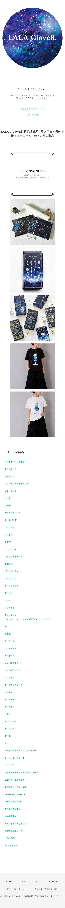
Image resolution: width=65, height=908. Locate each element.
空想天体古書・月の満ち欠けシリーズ (21, 772)
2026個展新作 (11, 845)
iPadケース (10, 476)
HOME (9, 882)
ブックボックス (12, 571)
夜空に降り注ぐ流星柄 (14, 780)
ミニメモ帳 (10, 699)
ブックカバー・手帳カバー (16, 484)
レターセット (11, 491)
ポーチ (8, 505)
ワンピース (48, 619)
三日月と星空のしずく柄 (15, 824)
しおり (8, 714)
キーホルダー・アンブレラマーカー (20, 751)
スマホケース (11, 469)
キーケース (10, 641)
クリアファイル (12, 586)
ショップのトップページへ (32, 109)
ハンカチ (9, 692)
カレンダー (10, 729)
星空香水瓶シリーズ (14, 831)
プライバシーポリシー (16, 889)
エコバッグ (10, 678)
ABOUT (23, 882)
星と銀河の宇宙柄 (13, 809)
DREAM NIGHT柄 (13, 802)
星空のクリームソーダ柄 (15, 787)
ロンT (7, 600)
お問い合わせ (32, 115)
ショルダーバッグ (13, 670)
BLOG (38, 882)
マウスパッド (11, 721)
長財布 (8, 542)
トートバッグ (11, 520)
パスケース (10, 527)
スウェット (10, 608)
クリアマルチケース (14, 685)
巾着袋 (8, 634)
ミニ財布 (9, 535)
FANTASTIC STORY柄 (15, 794)
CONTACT (54, 882)
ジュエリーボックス (14, 557)
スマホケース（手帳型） (15, 462)
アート (8, 736)
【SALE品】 (10, 838)
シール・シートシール (14, 758)
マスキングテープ (13, 513)
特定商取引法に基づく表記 (46, 889)
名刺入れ (9, 564)
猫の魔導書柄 (11, 816)
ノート (8, 498)
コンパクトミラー (13, 663)
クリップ (9, 765)
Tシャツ (8, 593)
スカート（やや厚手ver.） (27, 619)
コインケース (11, 549)
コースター (10, 707)
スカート (9, 619)
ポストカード (11, 648)
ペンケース (10, 656)
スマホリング (11, 578)
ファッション (11, 615)
